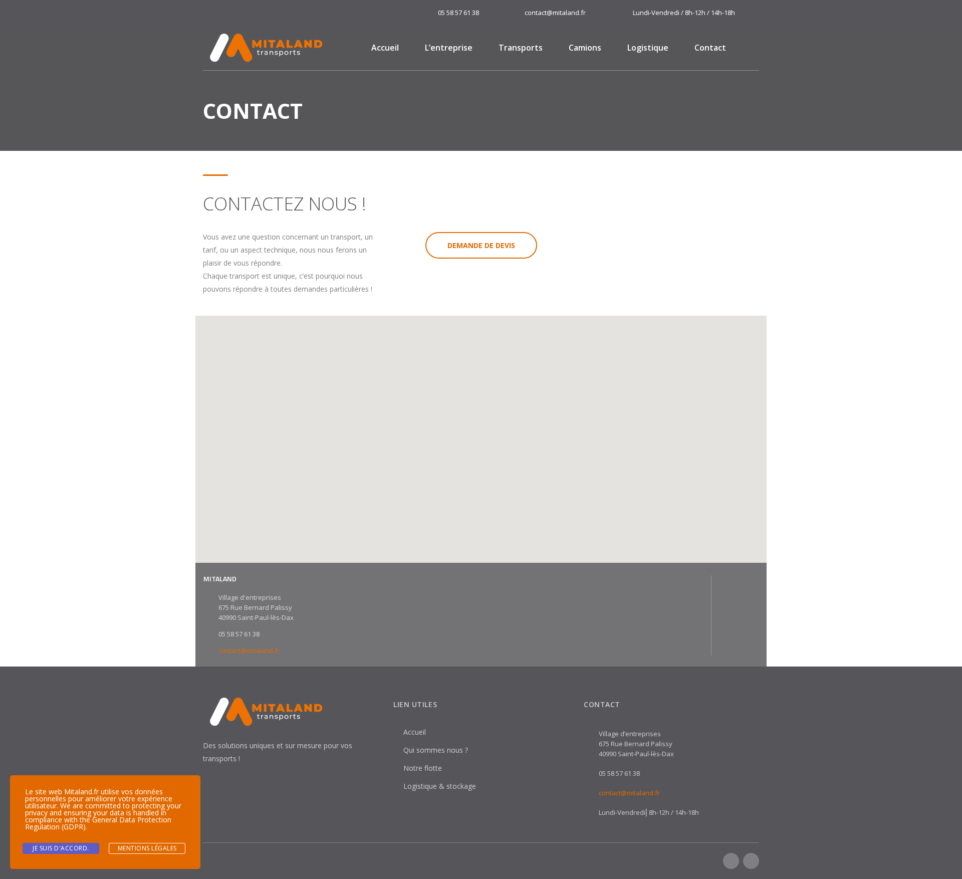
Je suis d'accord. (61, 848)
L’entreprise (448, 47)
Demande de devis (481, 245)
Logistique (647, 47)
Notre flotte (422, 768)
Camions (585, 47)
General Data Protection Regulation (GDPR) (98, 823)
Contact (710, 47)
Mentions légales (147, 848)
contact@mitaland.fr (249, 650)
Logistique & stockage (439, 786)
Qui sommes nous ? (435, 750)
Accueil (385, 47)
